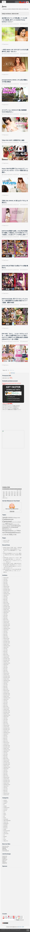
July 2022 (5, 648)
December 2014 (6, 780)
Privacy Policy (6, 541)
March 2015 (5, 775)
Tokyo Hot (5, 832)
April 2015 (5, 774)
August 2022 (5, 647)
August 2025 (5, 595)
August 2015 (5, 768)
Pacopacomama (7, 530)
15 (17, 492)
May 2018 (5, 720)
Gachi (19, 522)
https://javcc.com (6, 378)
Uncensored (10, 532)
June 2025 (5, 598)
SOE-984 (14, 530)
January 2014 (6, 794)
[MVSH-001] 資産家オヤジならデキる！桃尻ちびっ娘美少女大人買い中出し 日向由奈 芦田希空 (12, 555)
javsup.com (4, 857)
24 (3, 495)
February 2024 (6, 621)
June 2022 (5, 650)
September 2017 (6, 732)
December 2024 (6, 606)
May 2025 (5, 599)
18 (6, 494)
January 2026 (6, 587)
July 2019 (5, 700)
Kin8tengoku (17, 526)
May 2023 (5, 634)
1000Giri (10, 517)
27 (12, 495)
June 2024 (5, 615)
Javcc (4, 6)
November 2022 (6, 642)
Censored (7, 521)
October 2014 (6, 783)
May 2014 (5, 790)
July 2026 (5, 579)
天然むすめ (13, 534)
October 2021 (6, 661)
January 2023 (6, 639)
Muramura (5, 529)
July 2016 (5, 752)
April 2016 (5, 757)
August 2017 (5, 734)
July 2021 (5, 666)
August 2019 (5, 699)
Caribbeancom (7, 519)
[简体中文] (20, 2)
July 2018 (5, 718)
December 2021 (6, 658)
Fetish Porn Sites (5, 846)
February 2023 (6, 638)
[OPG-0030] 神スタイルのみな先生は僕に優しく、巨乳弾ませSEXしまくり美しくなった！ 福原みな (12, 571)
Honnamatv (15, 524)
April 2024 (5, 618)
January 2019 (6, 709)
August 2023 (5, 629)
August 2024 (5, 612)
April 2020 (5, 687)
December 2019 (6, 693)
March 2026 (5, 585)
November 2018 (6, 712)
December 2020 (6, 676)
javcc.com (18, 929)
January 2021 (6, 674)
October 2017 (6, 731)
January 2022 (6, 657)
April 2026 (5, 583)
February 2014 (6, 793)
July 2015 (5, 770)
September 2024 (6, 611)
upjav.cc (4, 861)
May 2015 (5, 773)
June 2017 (5, 736)
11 (6, 492)
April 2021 (5, 670)
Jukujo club (9, 526)
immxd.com (4, 863)
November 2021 (6, 660)
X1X (3, 534)
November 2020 (6, 677)
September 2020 (6, 680)
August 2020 (5, 681)
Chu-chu (5, 810)
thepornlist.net (5, 847)
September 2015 (6, 767)
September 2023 (6, 628)
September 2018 (6, 715)
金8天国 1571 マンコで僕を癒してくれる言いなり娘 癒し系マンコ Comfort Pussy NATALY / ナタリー (14, 19)
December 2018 (6, 710)
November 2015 (6, 764)
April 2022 (5, 653)
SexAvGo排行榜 (5, 850)
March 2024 (5, 619)
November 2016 (6, 747)
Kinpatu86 (5, 527)
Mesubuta (15, 527)
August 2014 (5, 786)
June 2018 (5, 719)
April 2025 (5, 600)
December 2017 (6, 728)
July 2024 (5, 613)
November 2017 (6, 729)
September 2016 (6, 749)
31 (3, 496)
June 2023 (5, 632)
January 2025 (6, 605)
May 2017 (5, 738)
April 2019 (5, 705)
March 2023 (5, 637)
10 (3, 492)
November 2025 (6, 590)
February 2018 (6, 725)
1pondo (5, 517)
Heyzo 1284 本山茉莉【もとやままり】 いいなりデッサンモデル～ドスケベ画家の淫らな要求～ (15, 170)
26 (9, 495)
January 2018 (6, 726)
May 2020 (5, 686)
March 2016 (5, 758)
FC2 (4, 811)
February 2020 (6, 690)
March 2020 (5, 689)
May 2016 (5, 755)
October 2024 (6, 609)
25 (6, 495)
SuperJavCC (10, 24)
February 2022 (6, 655)
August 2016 (5, 751)
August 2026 (5, 577)
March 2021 (5, 671)
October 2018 (6, 713)
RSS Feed (13, 373)
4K (4, 804)
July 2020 (5, 683)
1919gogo (15, 517)
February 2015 (6, 777)
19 (9, 494)
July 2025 (5, 596)
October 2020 (6, 679)
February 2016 (6, 760)
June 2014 (5, 788)
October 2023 (6, 626)
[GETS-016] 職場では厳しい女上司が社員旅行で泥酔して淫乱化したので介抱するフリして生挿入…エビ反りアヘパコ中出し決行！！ (15, 232)
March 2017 (5, 741)
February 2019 (6, 707)
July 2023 (5, 631)
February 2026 (6, 586)
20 (12, 494)
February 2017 (6, 742)
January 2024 (6, 622)
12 (9, 492)
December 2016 (6, 745)
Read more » (6, 44)
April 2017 (5, 739)
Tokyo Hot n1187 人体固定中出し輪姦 (13, 140)
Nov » (6, 497)
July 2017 (5, 735)
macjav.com (4, 856)
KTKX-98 (10, 527)
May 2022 (5, 651)
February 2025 (6, 603)
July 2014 (5, 787)
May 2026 (5, 582)
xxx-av (6, 534)
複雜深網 (4, 848)
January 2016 (6, 761)
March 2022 (5, 654)
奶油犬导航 (4, 849)
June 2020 (5, 684)
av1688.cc (4, 858)
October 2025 (6, 592)
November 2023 (6, 625)
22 (17, 494)
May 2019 (5, 703)
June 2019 (5, 702)
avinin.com (4, 860)
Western (18, 532)
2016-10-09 (16, 24)
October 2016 (6, 748)
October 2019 (6, 696)
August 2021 (5, 664)
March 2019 (5, 706)
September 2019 (6, 697)
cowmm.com (4, 859)
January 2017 (6, 744)
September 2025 (6, 593)
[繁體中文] (22, 2)
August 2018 (5, 716)
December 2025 (6, 589)
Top (28, 930)
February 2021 (6, 673)
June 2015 (5, 771)
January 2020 (6, 692)
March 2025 (5, 602)
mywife (4, 829)
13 (12, 492)
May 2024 (5, 616)
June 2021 (5, 667)
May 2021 (5, 668)
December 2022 (6, 641)
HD (6, 524)
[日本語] (27, 2)
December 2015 (6, 762)
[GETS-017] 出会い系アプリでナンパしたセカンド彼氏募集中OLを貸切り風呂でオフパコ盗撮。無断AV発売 (15, 300)
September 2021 (6, 663)
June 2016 (5, 754)
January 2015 (6, 778)
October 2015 (6, 765)
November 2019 (6, 694)
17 (3, 494)
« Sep (3, 497)
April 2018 (5, 722)
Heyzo (10, 524)
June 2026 (5, 580)
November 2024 (6, 608)
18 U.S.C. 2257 (6, 540)
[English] (25, 2)
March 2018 (5, 723)
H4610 (3, 524)
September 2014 (6, 784)
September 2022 (6, 645)
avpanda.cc (4, 862)
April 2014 (5, 791)
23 (20, 494)
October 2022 (6, 644)
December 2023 (6, 624)
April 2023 (5, 635)
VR (4, 835)
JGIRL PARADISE (6, 820)
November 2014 (6, 781)
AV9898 (18, 517)
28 (14, 495)
